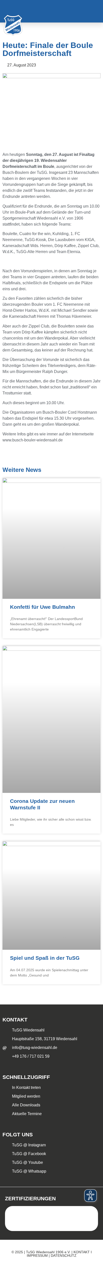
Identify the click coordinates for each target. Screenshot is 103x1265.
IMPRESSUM (37, 1256)
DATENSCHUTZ (63, 1256)
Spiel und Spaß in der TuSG (45, 958)
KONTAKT (82, 1252)
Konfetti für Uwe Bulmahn (42, 607)
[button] (92, 11)
